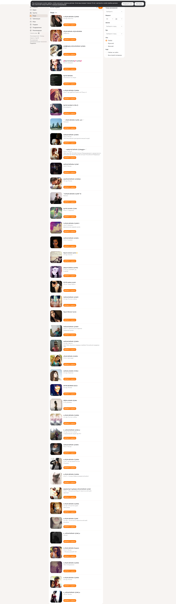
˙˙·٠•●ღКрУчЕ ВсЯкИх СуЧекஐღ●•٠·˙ (75, 149)
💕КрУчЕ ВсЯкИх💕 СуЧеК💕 (72, 61)
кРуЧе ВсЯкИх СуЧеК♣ (70, 356)
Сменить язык (33, 33)
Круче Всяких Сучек (69, 312)
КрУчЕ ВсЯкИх (68, 75)
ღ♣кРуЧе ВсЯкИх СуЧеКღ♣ (72, 179)
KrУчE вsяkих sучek (69, 282)
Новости (32, 38)
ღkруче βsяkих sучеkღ (70, 267)
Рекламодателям (34, 36)
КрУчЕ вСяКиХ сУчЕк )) (70, 105)
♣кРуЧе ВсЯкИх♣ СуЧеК (71, 164)
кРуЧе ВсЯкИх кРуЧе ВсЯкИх (72, 31)
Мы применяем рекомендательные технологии (38, 41)
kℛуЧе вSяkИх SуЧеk (70, 400)
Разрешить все (127, 4)
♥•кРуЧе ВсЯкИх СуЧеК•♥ (71, 223)
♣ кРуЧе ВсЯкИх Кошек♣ (71, 548)
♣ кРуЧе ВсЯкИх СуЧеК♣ (71, 16)
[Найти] (100, 7)
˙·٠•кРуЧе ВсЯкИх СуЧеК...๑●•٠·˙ (73, 120)
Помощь (42, 36)
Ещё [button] (36, 38)
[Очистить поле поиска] (97, 7)
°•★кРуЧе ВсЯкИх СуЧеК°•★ (72, 194)
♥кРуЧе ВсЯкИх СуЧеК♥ (70, 297)
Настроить (139, 4)
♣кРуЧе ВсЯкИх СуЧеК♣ (71, 135)
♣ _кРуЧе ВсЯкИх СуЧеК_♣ (71, 430)
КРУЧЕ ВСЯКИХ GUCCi (70, 385)
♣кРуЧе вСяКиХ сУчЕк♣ (70, 371)
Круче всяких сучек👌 (70, 253)
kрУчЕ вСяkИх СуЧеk (70, 208)
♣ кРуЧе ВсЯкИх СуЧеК (70, 518)
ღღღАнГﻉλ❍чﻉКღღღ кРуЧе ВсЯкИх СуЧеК (77, 489)
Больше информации (59, 5)
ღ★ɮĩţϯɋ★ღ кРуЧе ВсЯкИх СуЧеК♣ (74, 46)
